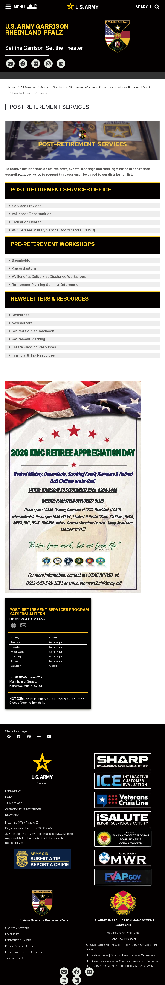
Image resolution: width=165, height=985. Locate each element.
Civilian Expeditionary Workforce (132, 955)
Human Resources (97, 955)
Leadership (12, 934)
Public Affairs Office (19, 946)
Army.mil (42, 783)
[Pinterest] (29, 737)
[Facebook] (23, 63)
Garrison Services (52, 87)
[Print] (39, 737)
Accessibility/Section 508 (23, 809)
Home (12, 87)
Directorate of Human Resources (91, 87)
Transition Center (17, 958)
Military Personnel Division (135, 87)
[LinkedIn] (61, 63)
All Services (28, 87)
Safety (90, 949)
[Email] (10, 63)
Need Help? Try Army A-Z (21, 822)
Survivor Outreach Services (104, 945)
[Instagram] (48, 63)
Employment (13, 791)
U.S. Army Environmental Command (108, 961)
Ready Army (12, 815)
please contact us (29, 174)
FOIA (8, 797)
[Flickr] (35, 63)
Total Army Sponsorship (140, 945)
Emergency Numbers (18, 940)
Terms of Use (13, 803)
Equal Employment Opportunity (25, 952)
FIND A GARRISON (123, 939)
